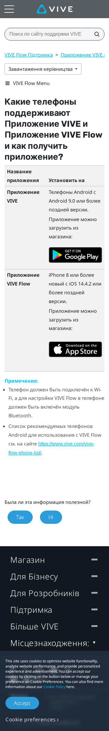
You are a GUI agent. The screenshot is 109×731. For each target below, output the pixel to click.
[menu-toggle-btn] (9, 9)
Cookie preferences (30, 719)
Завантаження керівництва (41, 69)
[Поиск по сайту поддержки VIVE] (95, 34)
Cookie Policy (54, 686)
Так (20, 517)
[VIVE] (55, 9)
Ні (51, 517)
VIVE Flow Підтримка (29, 54)
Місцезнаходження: (50, 642)
